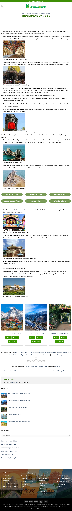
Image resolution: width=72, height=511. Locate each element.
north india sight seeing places (10, 447)
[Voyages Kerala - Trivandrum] (36, 6)
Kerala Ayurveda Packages (47, 352)
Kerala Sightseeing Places (9, 444)
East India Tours (36, 201)
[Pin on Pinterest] (40, 360)
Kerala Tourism (19, 352)
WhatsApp (13, 341)
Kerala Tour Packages (31, 352)
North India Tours (12, 194)
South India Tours (36, 194)
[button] (2, 6)
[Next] (70, 326)
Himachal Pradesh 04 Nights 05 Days (36, 333)
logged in (14, 382)
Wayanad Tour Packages (27, 355)
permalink (57, 366)
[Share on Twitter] (34, 360)
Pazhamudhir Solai (10, 371)
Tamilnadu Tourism (44, 13)
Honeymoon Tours (60, 194)
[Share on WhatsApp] (28, 360)
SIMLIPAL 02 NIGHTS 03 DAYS (59, 333)
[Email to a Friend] (37, 360)
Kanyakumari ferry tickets (9, 441)
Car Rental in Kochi (62, 352)
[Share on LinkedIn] (43, 360)
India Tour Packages (57, 355)
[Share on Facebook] (31, 360)
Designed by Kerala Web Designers (36, 508)
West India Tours (60, 201)
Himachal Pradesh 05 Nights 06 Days (12, 333)
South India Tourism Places (30, 13)
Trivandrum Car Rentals (43, 355)
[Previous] (1, 326)
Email (16, 337)
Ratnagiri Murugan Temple (60, 371)
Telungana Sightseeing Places (10, 458)
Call (9, 337)
